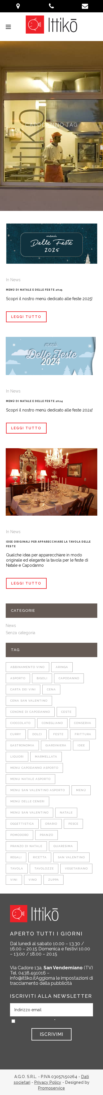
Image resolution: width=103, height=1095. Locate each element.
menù (81, 790)
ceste (66, 711)
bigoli (42, 678)
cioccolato (20, 723)
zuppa (53, 879)
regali (16, 857)
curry (15, 734)
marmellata (46, 756)
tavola (16, 868)
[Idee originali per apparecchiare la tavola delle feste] (51, 482)
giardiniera (55, 745)
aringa (62, 667)
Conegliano (52, 723)
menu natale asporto (30, 779)
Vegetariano (76, 868)
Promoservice (51, 1088)
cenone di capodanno (30, 711)
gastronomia (22, 745)
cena (51, 689)
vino (33, 879)
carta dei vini (23, 689)
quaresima (63, 846)
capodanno (69, 678)
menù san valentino (29, 812)
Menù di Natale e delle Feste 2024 (34, 401)
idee (81, 745)
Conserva (82, 723)
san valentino (71, 857)
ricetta (40, 857)
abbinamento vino (27, 667)
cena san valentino (28, 700)
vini (13, 879)
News (15, 279)
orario (51, 823)
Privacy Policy (47, 1082)
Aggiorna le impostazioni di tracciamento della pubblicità (51, 980)
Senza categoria (20, 632)
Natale (66, 812)
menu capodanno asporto (34, 767)
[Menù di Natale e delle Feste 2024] (51, 356)
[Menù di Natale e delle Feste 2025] (51, 244)
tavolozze (44, 868)
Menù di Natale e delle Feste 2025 (34, 289)
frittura (83, 734)
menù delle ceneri (27, 801)
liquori (17, 756)
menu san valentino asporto (37, 790)
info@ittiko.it (23, 978)
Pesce (73, 823)
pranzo (46, 834)
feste (58, 734)
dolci (37, 734)
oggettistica (22, 823)
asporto (17, 678)
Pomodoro (19, 834)
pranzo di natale (26, 846)
